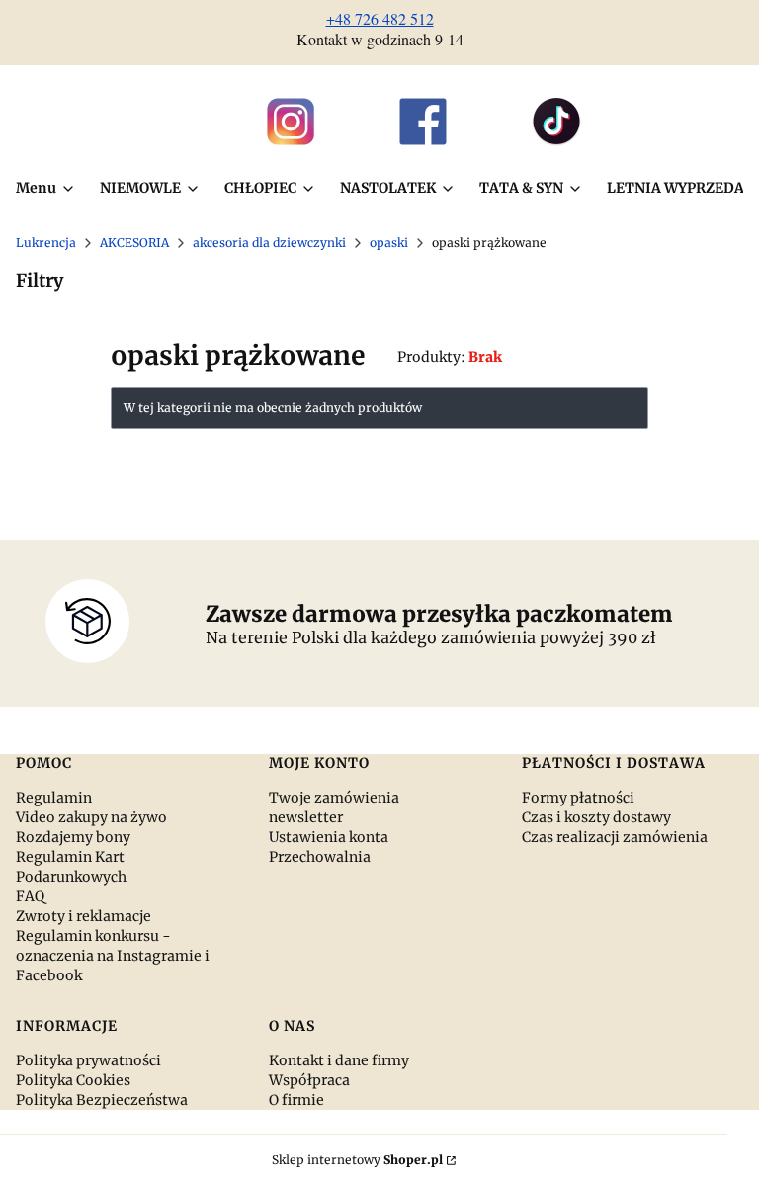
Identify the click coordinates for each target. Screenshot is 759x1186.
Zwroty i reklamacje (83, 916)
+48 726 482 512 (380, 18)
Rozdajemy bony (73, 837)
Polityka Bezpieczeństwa (102, 1100)
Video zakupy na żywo (91, 817)
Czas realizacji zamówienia (615, 837)
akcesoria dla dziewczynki (269, 242)
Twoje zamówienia (334, 797)
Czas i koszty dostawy (596, 817)
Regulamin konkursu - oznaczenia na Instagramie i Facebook (113, 955)
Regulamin (54, 797)
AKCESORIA (134, 242)
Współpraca (309, 1080)
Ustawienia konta (328, 837)
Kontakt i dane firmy (339, 1060)
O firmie (296, 1100)
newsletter (306, 817)
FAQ (30, 896)
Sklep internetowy (357, 1159)
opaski (389, 242)
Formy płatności (578, 797)
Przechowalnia (320, 857)
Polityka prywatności (88, 1060)
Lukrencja (46, 242)
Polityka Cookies (73, 1080)
